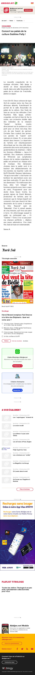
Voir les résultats (17, 341)
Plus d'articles (25, 489)
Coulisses (20, 20)
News (11, 20)
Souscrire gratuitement (12, 643)
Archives (25, 341)
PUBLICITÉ (17, 17)
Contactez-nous (9, 662)
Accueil (4, 20)
